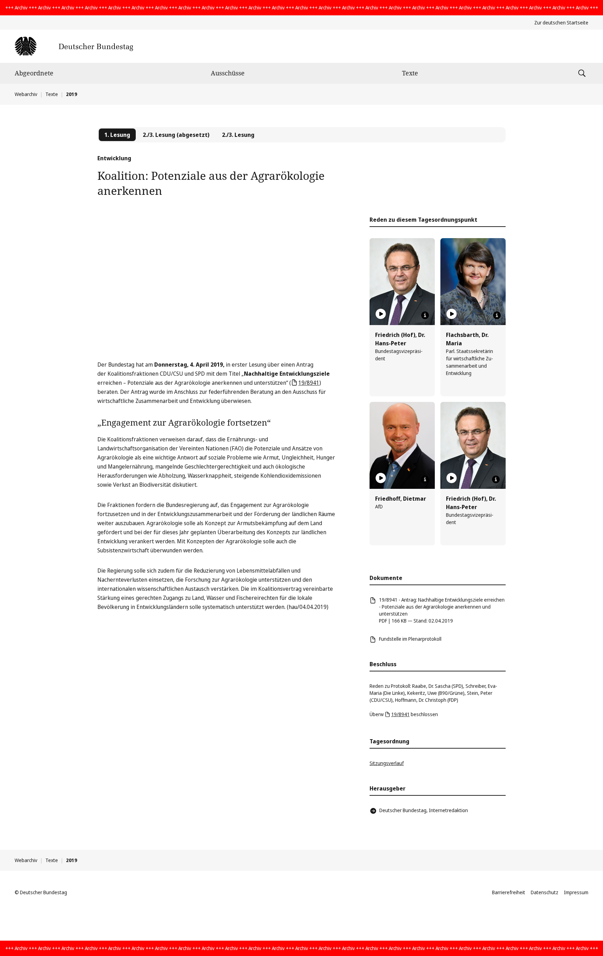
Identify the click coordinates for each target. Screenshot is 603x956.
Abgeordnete (34, 73)
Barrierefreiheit (508, 892)
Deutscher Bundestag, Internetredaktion (423, 810)
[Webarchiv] (74, 46)
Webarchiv (26, 94)
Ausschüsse (228, 73)
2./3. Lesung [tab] (238, 135)
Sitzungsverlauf (387, 763)
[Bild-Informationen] (425, 315)
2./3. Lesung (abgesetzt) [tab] (176, 135)
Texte (410, 73)
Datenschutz (544, 892)
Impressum (576, 892)
